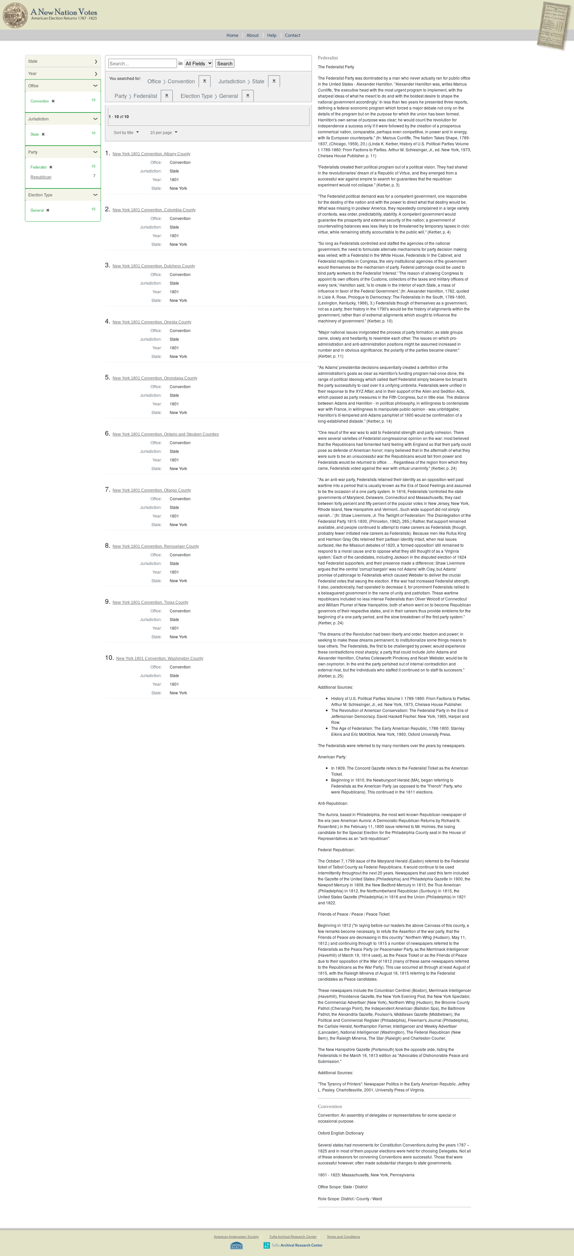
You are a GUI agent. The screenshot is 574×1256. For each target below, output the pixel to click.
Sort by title (124, 132)
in (180, 63)
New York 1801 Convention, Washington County (159, 658)
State (33, 61)
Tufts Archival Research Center (293, 1236)
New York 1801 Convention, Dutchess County (154, 266)
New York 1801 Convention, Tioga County (150, 602)
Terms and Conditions (343, 1236)
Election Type (40, 194)
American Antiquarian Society (236, 1236)
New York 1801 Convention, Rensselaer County (156, 546)
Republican (41, 177)
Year (32, 73)
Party (33, 152)
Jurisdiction (38, 118)
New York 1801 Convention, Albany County (151, 154)
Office (33, 85)
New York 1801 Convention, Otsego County (152, 490)
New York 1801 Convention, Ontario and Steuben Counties (166, 434)
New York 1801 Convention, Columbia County (154, 210)
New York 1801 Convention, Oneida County (152, 322)
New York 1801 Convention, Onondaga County (155, 378)
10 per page (161, 132)
